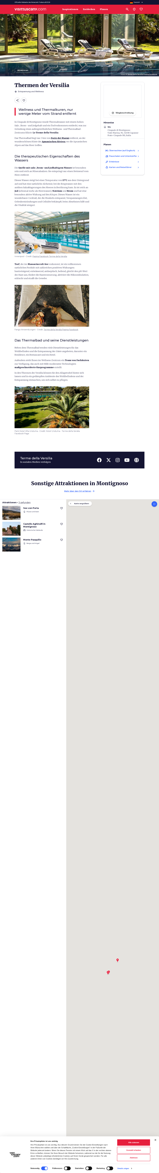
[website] (136, 460)
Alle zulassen (133, 1142)
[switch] (67, 1168)
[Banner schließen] (155, 1140)
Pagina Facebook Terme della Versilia (49, 256)
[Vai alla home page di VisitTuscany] (30, 9)
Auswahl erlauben (133, 1150)
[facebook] (99, 460)
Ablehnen (134, 1158)
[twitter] (108, 460)
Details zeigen (123, 1168)
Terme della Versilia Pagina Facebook (61, 330)
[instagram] (118, 460)
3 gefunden (25, 502)
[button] (108, 972)
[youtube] (127, 460)
